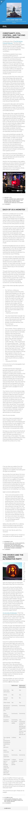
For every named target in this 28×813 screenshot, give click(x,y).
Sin (10, 546)
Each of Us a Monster (14, 210)
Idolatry (6, 200)
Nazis (16, 544)
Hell (13, 543)
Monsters (11, 544)
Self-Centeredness (15, 545)
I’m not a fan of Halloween (10, 613)
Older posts (7, 808)
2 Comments (7, 549)
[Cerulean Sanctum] (14, 10)
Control (6, 198)
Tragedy (13, 547)
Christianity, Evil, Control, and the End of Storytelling (14, 35)
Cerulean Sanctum (14, 20)
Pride (19, 544)
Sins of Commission (17, 546)
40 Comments (7, 803)
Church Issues (7, 799)
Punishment (7, 545)
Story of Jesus (15, 201)
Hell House (7, 801)
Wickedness (18, 547)
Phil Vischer (12, 200)
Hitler (16, 543)
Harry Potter (20, 198)
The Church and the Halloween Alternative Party (13, 557)
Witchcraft (20, 202)
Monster (6, 544)
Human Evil (21, 543)
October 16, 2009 (8, 797)
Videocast (10, 43)
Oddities (12, 801)
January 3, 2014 (8, 197)
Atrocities (7, 543)
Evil (15, 198)
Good (20, 799)
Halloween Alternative (16, 800)
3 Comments (7, 204)
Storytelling (7, 202)
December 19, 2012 (8, 541)
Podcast (18, 200)
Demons (14, 799)
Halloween (7, 800)
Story (9, 201)
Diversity (11, 198)
